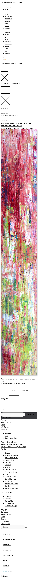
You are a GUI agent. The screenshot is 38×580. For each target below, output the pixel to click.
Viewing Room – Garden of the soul (13, 444)
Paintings (8, 7)
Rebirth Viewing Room (8, 442)
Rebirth (7, 467)
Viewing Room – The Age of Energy (13, 447)
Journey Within (10, 460)
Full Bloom (8, 481)
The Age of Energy (11, 472)
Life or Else (8, 462)
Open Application (11, 438)
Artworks (8, 433)
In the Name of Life (11, 458)
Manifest (4, 429)
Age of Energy (6, 422)
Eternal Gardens (10, 479)
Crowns (7, 453)
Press (7, 26)
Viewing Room (6, 514)
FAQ (6, 436)
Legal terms (5, 521)
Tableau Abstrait (10, 469)
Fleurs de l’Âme (10, 476)
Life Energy (5, 427)
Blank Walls (9, 501)
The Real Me (9, 503)
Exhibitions (8, 18)
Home (3, 425)
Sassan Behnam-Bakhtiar (12, 2)
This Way (8, 496)
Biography (8, 16)
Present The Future (11, 484)
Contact (7, 28)
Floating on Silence (11, 455)
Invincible (8, 499)
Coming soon (5, 524)
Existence (8, 474)
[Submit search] (26, 527)
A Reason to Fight (11, 506)
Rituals (7, 486)
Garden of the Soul (11, 488)
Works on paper (6, 492)
